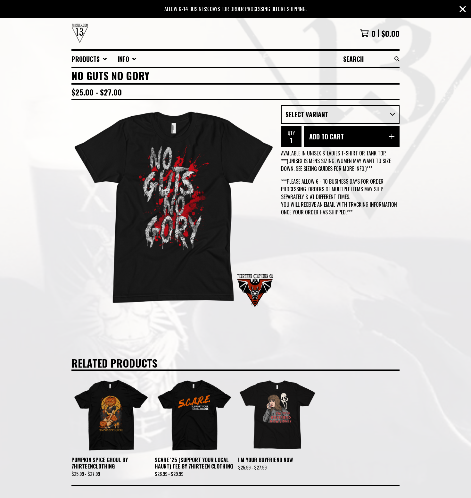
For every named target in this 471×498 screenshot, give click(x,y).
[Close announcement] (462, 9)
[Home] (79, 33)
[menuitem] (89, 59)
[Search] (397, 59)
